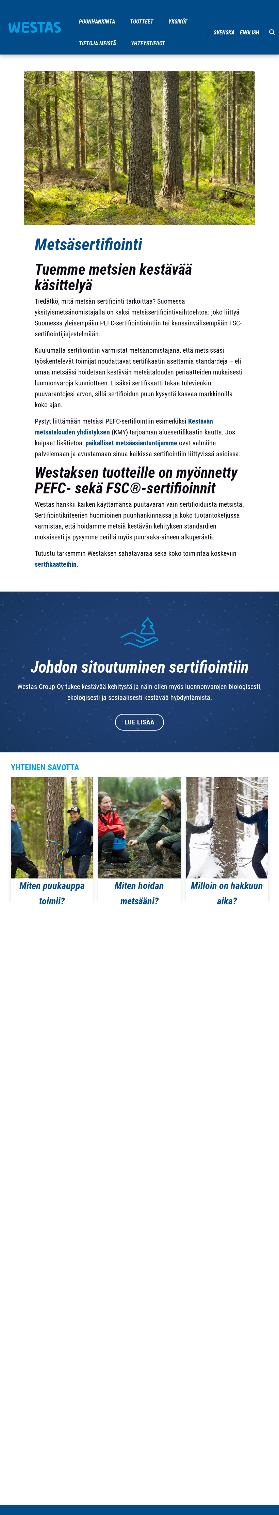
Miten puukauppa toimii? (52, 893)
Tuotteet (141, 21)
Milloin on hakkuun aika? (227, 893)
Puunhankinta (97, 21)
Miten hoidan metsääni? (139, 893)
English (249, 32)
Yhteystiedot (148, 43)
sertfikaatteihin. (57, 564)
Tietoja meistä (97, 43)
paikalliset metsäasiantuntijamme (131, 443)
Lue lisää (139, 722)
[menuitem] (97, 22)
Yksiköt (177, 21)
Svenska (224, 32)
